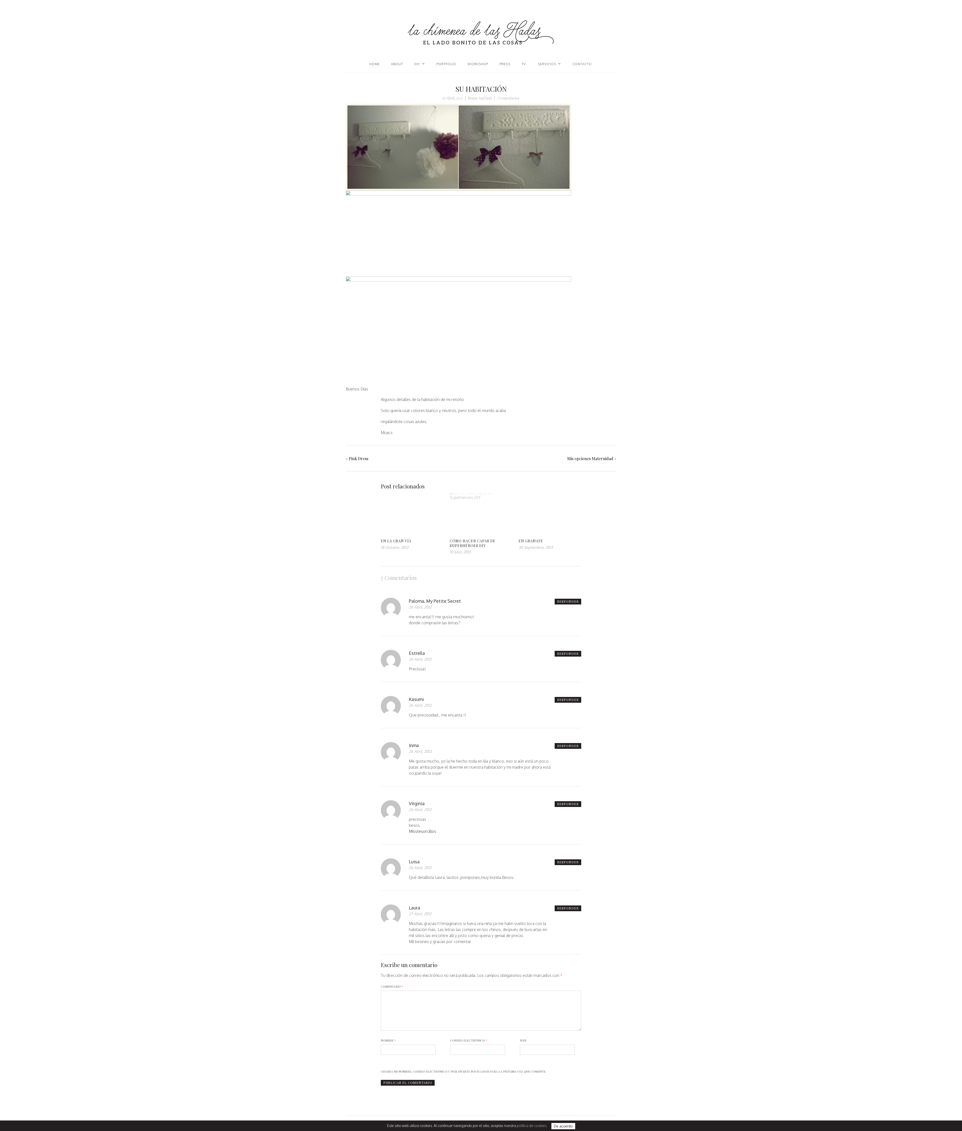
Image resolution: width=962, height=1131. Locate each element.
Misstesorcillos (422, 831)
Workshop (477, 64)
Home (374, 64)
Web (523, 1040)
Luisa (414, 861)
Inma (414, 745)
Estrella (417, 653)
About (397, 64)
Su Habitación (481, 88)
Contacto (582, 64)
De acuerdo (563, 1126)
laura (414, 907)
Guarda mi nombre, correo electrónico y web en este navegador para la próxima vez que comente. (463, 1071)
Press (505, 64)
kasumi (416, 699)
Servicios (547, 64)
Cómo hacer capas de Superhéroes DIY (473, 543)
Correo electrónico (469, 1040)
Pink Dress (358, 458)
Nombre (388, 1040)
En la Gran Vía (396, 541)
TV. (524, 64)
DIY (417, 64)
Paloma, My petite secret (435, 601)
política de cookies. (532, 1125)
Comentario (392, 986)
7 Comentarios (508, 98)
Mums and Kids (480, 98)
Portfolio (446, 64)
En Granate (531, 541)
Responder (568, 601)
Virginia (417, 803)
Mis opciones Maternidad (590, 458)
